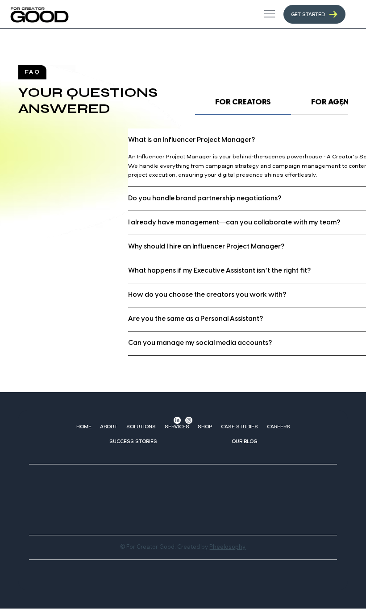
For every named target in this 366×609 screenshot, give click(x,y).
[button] (141, 426)
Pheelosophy (227, 546)
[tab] (243, 103)
